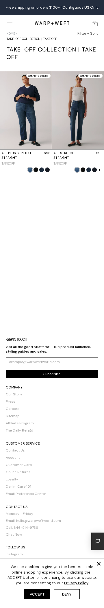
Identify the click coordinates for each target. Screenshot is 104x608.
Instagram (14, 554)
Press (10, 401)
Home (10, 34)
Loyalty (12, 479)
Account (13, 457)
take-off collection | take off (31, 39)
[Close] (99, 564)
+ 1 (101, 169)
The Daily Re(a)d (19, 430)
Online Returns (18, 472)
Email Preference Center (26, 493)
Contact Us (15, 450)
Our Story (14, 394)
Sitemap (13, 416)
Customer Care (19, 465)
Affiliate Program (20, 423)
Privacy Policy (76, 583)
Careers (12, 408)
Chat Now (14, 534)
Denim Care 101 (18, 486)
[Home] (52, 23)
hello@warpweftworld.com (38, 520)
